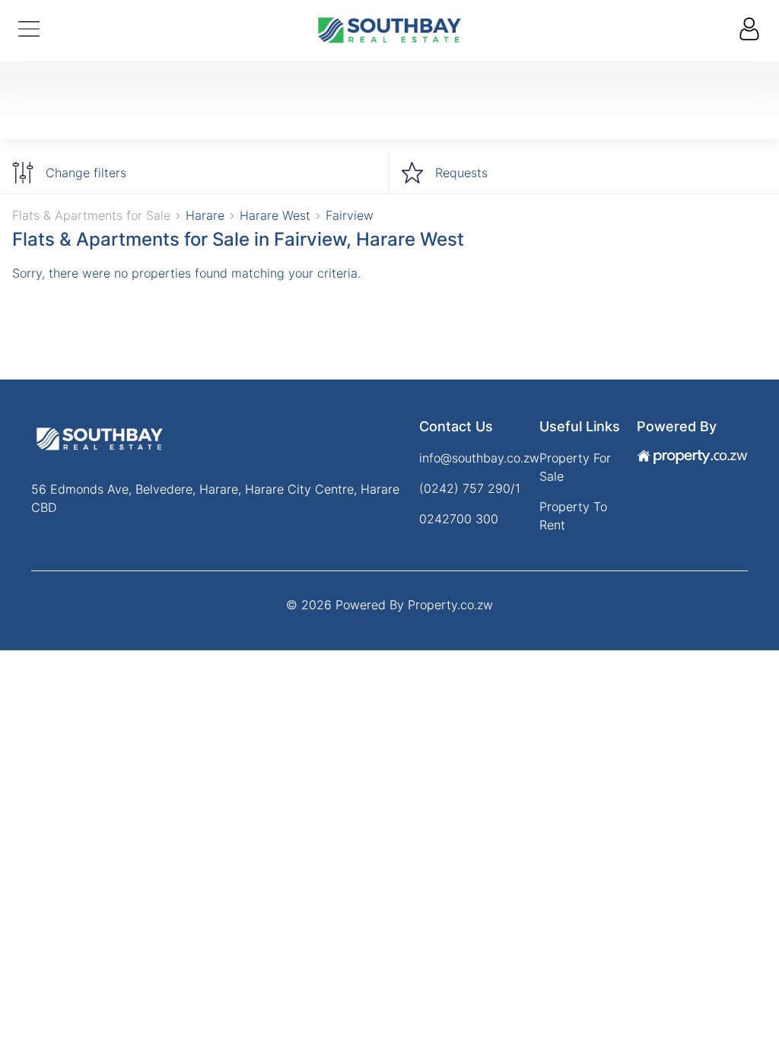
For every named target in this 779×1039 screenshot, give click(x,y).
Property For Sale (575, 467)
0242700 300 (458, 518)
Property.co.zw (450, 604)
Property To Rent (573, 515)
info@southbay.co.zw (479, 457)
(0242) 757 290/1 (469, 488)
